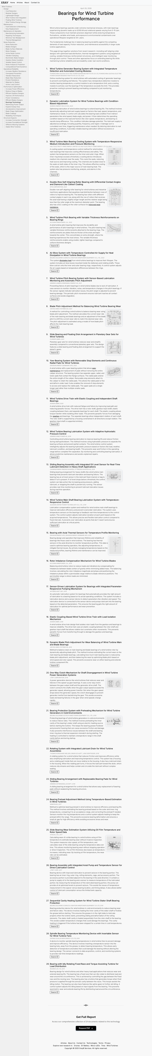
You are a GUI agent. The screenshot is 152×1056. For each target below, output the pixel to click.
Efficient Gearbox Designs (15, 93)
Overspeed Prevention (13, 73)
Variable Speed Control (14, 62)
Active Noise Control (13, 53)
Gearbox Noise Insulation (14, 60)
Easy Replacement (12, 29)
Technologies (92, 1043)
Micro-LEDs (95, 1046)
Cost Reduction (11, 11)
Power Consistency (12, 98)
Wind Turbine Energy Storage (16, 22)
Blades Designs (11, 47)
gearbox (56, 416)
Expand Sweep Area (13, 107)
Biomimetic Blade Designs (15, 58)
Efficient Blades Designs (14, 100)
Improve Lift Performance (15, 95)
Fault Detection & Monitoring (16, 27)
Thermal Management (13, 40)
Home (12, 3)
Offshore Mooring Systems (15, 124)
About (26, 3)
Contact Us (35, 3)
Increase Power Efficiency (15, 89)
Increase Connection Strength (16, 120)
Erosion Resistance (12, 80)
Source (53, 94)
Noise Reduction (11, 44)
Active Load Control (12, 84)
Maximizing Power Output (15, 104)
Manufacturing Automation (15, 33)
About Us (71, 1043)
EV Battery (85, 1046)
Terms (100, 1043)
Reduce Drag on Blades (14, 91)
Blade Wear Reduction (13, 78)
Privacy (107, 1043)
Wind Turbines (112, 1046)
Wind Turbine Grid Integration (16, 18)
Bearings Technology (13, 102)
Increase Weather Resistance (16, 71)
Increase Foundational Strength (16, 122)
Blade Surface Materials (14, 49)
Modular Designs (11, 13)
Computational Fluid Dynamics (16, 67)
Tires (103, 1046)
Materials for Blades (12, 82)
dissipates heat (65, 260)
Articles (20, 3)
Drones (77, 1046)
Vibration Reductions (13, 76)
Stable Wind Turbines (13, 127)
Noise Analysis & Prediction (15, 64)
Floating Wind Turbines (14, 20)
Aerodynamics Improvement (15, 109)
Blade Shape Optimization (14, 111)
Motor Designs (11, 51)
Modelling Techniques (13, 116)
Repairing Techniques (13, 35)
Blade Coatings (11, 113)
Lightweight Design (12, 15)
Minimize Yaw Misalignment (15, 38)
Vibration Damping (12, 55)
